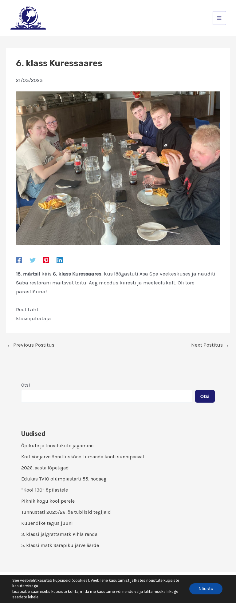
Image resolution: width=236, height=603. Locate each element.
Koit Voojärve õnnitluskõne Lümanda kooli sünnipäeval (82, 457)
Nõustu (206, 588)
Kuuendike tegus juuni (47, 523)
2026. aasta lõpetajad (45, 468)
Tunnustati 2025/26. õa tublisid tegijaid (66, 512)
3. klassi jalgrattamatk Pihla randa (59, 534)
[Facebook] (19, 259)
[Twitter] (33, 259)
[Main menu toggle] (219, 18)
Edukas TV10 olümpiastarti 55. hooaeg (64, 479)
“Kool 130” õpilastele (44, 490)
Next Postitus (210, 345)
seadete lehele (25, 597)
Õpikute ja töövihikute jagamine (57, 445)
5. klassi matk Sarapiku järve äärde (60, 545)
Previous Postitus (30, 345)
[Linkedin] (60, 259)
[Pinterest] (46, 259)
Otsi (25, 385)
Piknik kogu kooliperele (48, 501)
